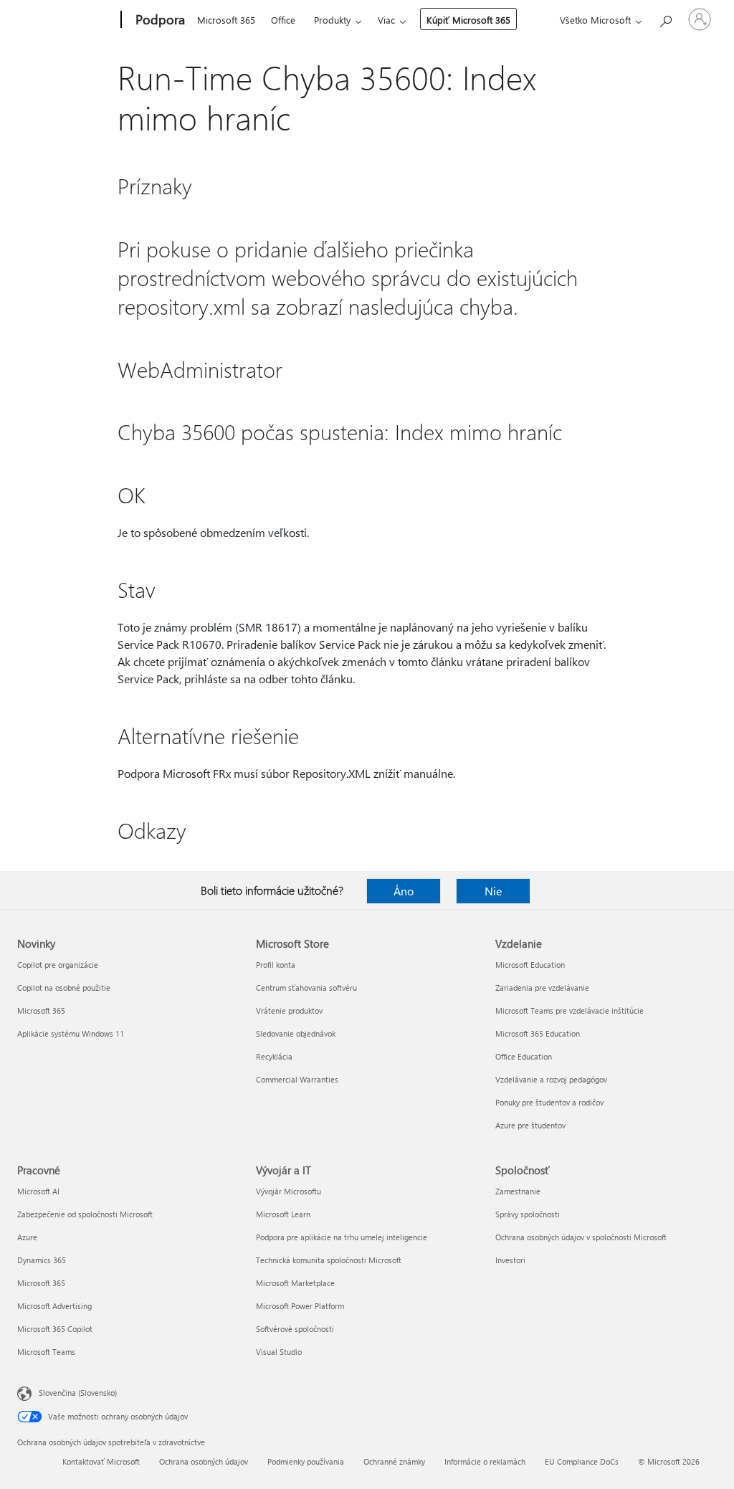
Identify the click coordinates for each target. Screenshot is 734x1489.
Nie (493, 890)
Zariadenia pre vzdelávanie (542, 987)
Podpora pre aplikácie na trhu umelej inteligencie (341, 1237)
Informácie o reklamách (484, 1461)
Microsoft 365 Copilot (54, 1328)
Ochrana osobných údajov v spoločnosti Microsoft (581, 1237)
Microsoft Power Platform (300, 1305)
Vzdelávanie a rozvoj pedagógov (551, 1079)
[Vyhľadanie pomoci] (665, 18)
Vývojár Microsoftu (288, 1191)
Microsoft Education (530, 964)
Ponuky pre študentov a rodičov (549, 1102)
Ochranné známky (394, 1461)
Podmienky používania (305, 1461)
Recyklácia (274, 1056)
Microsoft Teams (46, 1351)
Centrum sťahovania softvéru (306, 987)
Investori (510, 1260)
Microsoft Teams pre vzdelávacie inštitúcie (569, 1010)
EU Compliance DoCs (582, 1461)
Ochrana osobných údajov (203, 1461)
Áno (404, 890)
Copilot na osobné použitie (63, 987)
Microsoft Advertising (54, 1305)
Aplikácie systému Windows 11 (70, 1033)
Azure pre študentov (530, 1125)
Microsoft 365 (226, 20)
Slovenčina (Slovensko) (78, 1392)
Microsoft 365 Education (537, 1033)
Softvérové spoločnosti (295, 1328)
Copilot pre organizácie (57, 964)
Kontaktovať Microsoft (101, 1461)
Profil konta (275, 964)
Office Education (523, 1056)
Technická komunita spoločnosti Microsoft (328, 1260)
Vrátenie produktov (289, 1010)
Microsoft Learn (283, 1214)
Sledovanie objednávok (295, 1033)
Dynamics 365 (41, 1260)
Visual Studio (279, 1351)
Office (283, 20)
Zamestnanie (517, 1191)
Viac (386, 20)
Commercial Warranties (297, 1079)
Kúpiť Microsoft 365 (468, 20)
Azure (27, 1237)
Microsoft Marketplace (295, 1283)
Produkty (332, 20)
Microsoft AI (38, 1191)
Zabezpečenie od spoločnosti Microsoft (85, 1214)
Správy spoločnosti (527, 1214)
